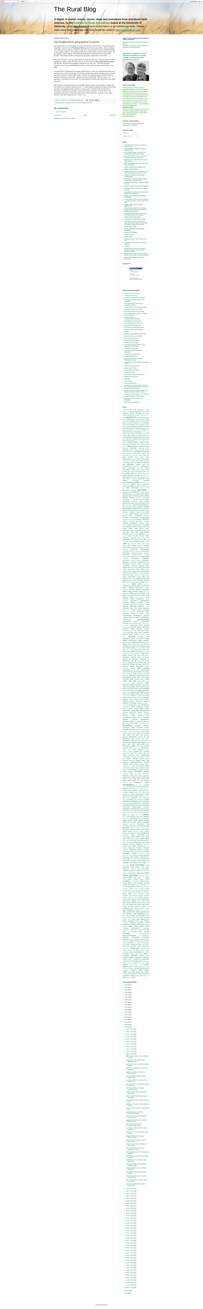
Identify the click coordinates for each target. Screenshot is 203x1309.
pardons (125, 799)
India (127, 439)
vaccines (141, 955)
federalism (146, 642)
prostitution (125, 835)
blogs (147, 510)
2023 (126, 992)
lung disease (145, 746)
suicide (142, 924)
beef (138, 505)
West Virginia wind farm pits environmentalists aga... (134, 1124)
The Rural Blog (75, 9)
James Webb (141, 441)
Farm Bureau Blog (129, 372)
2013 (126, 1017)
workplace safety (128, 975)
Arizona (139, 417)
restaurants (126, 857)
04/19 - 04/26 (130, 1250)
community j (138, 551)
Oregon (147, 459)
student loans (139, 921)
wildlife (125, 972)
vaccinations (134, 955)
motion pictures (127, 771)
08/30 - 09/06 (130, 1203)
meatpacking (145, 755)
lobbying (143, 742)
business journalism (128, 521)
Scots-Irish (140, 468)
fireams (141, 644)
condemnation (126, 556)
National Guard (131, 451)
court (137, 569)
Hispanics (129, 437)
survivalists (125, 928)
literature (125, 742)
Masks (138, 444)
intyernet (140, 717)
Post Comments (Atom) (68, 118)
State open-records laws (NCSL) (133, 309)
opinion (147, 794)
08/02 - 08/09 (130, 1213)
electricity (146, 610)
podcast (138, 812)
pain (124, 798)
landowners (133, 737)
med (132, 756)
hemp (131, 688)
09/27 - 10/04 (130, 1193)
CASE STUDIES (129, 234)
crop (138, 573)
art (134, 499)
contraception (133, 562)
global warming (143, 668)
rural (137, 275)
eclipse (147, 599)
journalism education (142, 725)
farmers (125, 634)
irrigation (139, 721)
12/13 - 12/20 (130, 1034)
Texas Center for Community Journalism (135, 307)
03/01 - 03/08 (130, 1267)
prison (142, 829)
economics (126, 604)
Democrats (134, 426)
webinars (130, 966)
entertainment (145, 617)
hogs (142, 694)
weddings (136, 966)
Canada (137, 421)
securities (125, 886)
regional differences (139, 851)
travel (137, 950)
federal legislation (143, 640)
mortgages (146, 769)
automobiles (126, 501)
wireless (146, 972)
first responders (133, 646)
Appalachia (131, 417)
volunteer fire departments (141, 959)
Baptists (133, 419)
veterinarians (138, 957)
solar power (137, 904)
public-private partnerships (136, 840)
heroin (129, 690)
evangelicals (132, 627)
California (131, 421)
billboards (134, 506)
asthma (141, 499)
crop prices (126, 575)
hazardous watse (139, 679)
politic (140, 814)
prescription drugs (143, 826)
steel (136, 915)
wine (142, 972)
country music (127, 567)
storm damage (139, 917)
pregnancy (146, 822)
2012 (126, 1019)
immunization (126, 706)
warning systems (129, 963)
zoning (133, 977)
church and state (132, 536)
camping (125, 525)
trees (142, 950)
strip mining (141, 919)
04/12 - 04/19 (130, 1253)
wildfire (140, 970)
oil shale (143, 792)
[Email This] (90, 100)
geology (133, 668)
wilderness (133, 970)
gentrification (126, 668)
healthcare (143, 686)
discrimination (145, 586)
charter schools (139, 528)
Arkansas (143, 417)
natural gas (145, 777)
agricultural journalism (129, 490)
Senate (133, 470)
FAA (134, 430)
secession (143, 884)
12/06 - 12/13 (130, 1036)
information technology (131, 710)
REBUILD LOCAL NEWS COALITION (135, 334)
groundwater (127, 677)
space (131, 908)
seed (129, 886)
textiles (147, 939)
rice (148, 857)
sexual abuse (127, 893)
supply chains (133, 926)
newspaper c (127, 782)
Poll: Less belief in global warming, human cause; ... (136, 1076)
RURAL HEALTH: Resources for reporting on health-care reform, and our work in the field (136, 201)
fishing (143, 646)
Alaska (130, 415)
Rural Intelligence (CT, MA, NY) (133, 323)
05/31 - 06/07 (130, 1235)
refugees (147, 849)
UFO (124, 473)
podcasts (143, 812)
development (136, 582)
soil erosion (129, 904)
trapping (143, 948)
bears (134, 505)
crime (138, 571)
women (129, 973)
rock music (133, 859)
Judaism (147, 441)
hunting (125, 701)
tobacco (136, 941)
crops (131, 575)
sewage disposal (140, 890)
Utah (135, 473)
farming (74, 102)
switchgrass (126, 929)
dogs (130, 591)
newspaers (146, 780)
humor (142, 699)
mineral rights (126, 767)
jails (124, 723)
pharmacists (126, 807)
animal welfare (144, 496)
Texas (144, 471)
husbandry (146, 701)
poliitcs (133, 814)
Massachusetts (145, 444)
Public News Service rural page (133, 336)
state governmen (145, 910)
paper (140, 798)
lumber (138, 746)
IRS (145, 437)
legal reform (145, 738)
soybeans (126, 908)
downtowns (125, 593)
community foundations (129, 551)
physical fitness (145, 808)
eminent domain (144, 613)
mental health (140, 760)
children (141, 534)
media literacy (141, 756)
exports (132, 629)
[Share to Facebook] (96, 100)
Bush (143, 419)
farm (128, 632)
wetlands (139, 968)
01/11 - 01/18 (130, 1285)
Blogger (105, 1305)
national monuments (143, 775)
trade (139, 944)
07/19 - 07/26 (130, 1218)
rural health (141, 861)
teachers (146, 931)
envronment (125, 625)
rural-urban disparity (144, 875)
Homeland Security (138, 437)
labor (147, 733)
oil (139, 792)
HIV (144, 435)
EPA (124, 428)
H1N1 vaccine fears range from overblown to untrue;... (135, 1148)
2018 (126, 1005)
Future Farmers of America (134, 433)
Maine (124, 444)
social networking (140, 902)
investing (132, 721)
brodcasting (125, 519)
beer (148, 505)
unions (147, 952)
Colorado (146, 421)
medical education (132, 758)
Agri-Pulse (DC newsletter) (132, 402)
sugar (138, 924)
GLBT (147, 433)
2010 (126, 1024)
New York (146, 455)
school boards (127, 879)
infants (141, 708)
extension (139, 629)
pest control (145, 803)
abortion (125, 480)
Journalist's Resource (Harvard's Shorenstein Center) (133, 359)
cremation (133, 571)
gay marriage (131, 664)
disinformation (139, 587)
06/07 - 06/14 (130, 1233)
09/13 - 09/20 (130, 1198)
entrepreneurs (127, 619)
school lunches (144, 881)
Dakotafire (127, 379)
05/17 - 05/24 (130, 1240)
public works (126, 840)
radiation (143, 842)
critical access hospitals (130, 573)
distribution (125, 589)
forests (130, 655)
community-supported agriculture (140, 553)
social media (131, 902)
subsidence (125, 922)
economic (125, 600)
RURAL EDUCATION (130, 226)
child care (146, 530)
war (124, 963)
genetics (147, 666)
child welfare (144, 532)
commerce (146, 545)
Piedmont (133, 466)
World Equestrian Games (143, 477)
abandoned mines (143, 479)
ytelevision (128, 977)
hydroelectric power (142, 703)
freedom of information (131, 659)
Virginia (125, 475)
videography (146, 957)
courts (142, 569)
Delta (129, 426)
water (136, 963)
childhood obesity (133, 534)
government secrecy (140, 672)
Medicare (136, 446)
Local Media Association (131, 348)
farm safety (134, 632)
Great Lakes (131, 435)
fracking (133, 657)
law (145, 737)
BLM (129, 419)
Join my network (134, 277)
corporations (126, 565)
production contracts (138, 831)
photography (126, 809)
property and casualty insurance (131, 833)
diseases (131, 587)
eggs (131, 608)
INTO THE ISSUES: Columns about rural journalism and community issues (135, 156)
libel (131, 740)
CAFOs (147, 419)
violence (125, 959)
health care (127, 681)
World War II (127, 478)
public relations (135, 838)
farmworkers (126, 638)
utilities (145, 954)
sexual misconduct (138, 893)
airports (147, 492)
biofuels (146, 507)
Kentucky (130, 442)
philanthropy (136, 807)
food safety (131, 651)
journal (147, 723)
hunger (147, 699)
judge (140, 731)
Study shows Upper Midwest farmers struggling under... (136, 1164)
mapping (129, 749)
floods (143, 648)
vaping (147, 955)
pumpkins (145, 840)
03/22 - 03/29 (130, 1260)
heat (128, 688)
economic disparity (129, 602)
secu (148, 884)
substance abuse (143, 922)
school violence (138, 883)
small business (131, 899)
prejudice (125, 824)
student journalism (128, 921)
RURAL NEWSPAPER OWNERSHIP (134, 167)
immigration (145, 705)
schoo (143, 877)
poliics (128, 814)
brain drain (146, 514)
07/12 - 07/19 (130, 1220)
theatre (128, 941)
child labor (126, 532)
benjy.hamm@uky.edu (128, 29)
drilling (131, 593)
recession (131, 848)
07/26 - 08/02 (130, 1215)
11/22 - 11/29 (130, 1041)
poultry (141, 820)
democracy (140, 580)
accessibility (135, 480)
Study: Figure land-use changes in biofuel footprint (135, 1072)
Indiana (131, 439)
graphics (140, 673)
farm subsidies (144, 632)
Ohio (137, 459)
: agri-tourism (140, 409)
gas (145, 662)
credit (129, 571)
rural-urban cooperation (136, 870)
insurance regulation (143, 714)
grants (134, 673)
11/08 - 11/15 (130, 1046)
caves (124, 526)
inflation (147, 708)
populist (144, 818)
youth (124, 977)
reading (125, 846)
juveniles (130, 733)
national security (136, 777)
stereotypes (141, 915)
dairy (143, 577)
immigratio (138, 705)
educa (147, 606)
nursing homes (144, 787)
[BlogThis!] (92, 100)
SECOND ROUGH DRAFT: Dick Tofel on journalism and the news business (135, 214)
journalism (132, 275)
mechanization (126, 756)
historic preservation (129, 694)
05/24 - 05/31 (130, 1238)
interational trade (143, 715)
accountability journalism (131, 482)
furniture (125, 662)
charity (130, 528)
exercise (139, 627)
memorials (131, 760)
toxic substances (132, 944)
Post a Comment (61, 112)
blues (142, 512)
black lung (131, 510)
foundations (126, 657)
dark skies (133, 578)
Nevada (135, 453)
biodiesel (140, 507)
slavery (124, 899)
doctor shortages (142, 589)
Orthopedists (126, 460)
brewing (125, 515)
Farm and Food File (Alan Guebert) (134, 374)
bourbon (141, 514)
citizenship (133, 537)
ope (130, 794)
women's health (137, 973)
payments (146, 801)
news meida (140, 780)
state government (129, 912)
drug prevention (141, 595)
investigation (134, 719)
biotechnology (132, 508)
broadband (138, 515)
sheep (135, 897)
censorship (146, 526)
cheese (147, 528)
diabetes (143, 582)
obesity (125, 790)
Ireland (136, 441)
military (131, 764)
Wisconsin (133, 477)
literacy (147, 740)
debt (148, 578)
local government (138, 744)
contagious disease (135, 560)
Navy (124, 453)
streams (133, 919)
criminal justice (145, 571)
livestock (134, 742)
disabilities (126, 586)
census (125, 528)
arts (137, 499)
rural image (142, 862)
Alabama (125, 415)
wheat (144, 968)
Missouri (136, 450)
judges (143, 731)
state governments (142, 912)
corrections (134, 565)
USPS (132, 473)
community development (139, 549)
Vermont (140, 473)
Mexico (142, 446)
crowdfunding (137, 575)
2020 (126, 1000)
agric (141, 487)
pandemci (128, 798)
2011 (126, 1022)
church (124, 535)
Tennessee (138, 471)
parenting (130, 799)
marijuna (147, 749)
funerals (147, 660)
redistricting (132, 849)
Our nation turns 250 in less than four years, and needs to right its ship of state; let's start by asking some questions (135, 223)
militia (130, 766)
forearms (147, 651)
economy (133, 604)
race (135, 842)
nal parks (137, 773)
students (146, 921)
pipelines (146, 810)
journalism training (129, 729)
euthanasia (125, 627)
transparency (145, 946)
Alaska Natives (136, 415)
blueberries (125, 512)
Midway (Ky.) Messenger (131, 342)
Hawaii (124, 437)
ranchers (131, 844)
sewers (147, 890)
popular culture (126, 818)
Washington (137, 475)
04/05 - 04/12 (130, 1255)
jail (148, 721)
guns (138, 677)
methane (146, 762)
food (136, 649)
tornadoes (125, 942)
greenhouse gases (134, 675)
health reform (135, 686)
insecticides (132, 712)
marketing (125, 751)
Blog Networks (133, 268)
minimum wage (134, 767)
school (147, 877)
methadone (125, 762)
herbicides (146, 688)
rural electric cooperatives (130, 861)
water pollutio (141, 963)
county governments (128, 569)
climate (130, 541)
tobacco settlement (144, 941)
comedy (140, 545)
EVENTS (126, 246)
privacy (125, 831)
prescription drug (143, 824)
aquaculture (146, 497)
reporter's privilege (138, 855)
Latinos (141, 442)
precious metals (131, 822)
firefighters (126, 646)
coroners (133, 564)
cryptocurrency (145, 575)
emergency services (129, 613)
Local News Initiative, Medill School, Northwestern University (134, 345)
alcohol (125, 494)
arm (131, 499)
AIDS (144, 411)
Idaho (147, 437)
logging (133, 746)
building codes (139, 519)
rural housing (133, 862)
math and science (136, 753)
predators (139, 822)
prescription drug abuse (129, 826)
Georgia (125, 435)
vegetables (125, 957)
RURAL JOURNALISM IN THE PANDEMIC (136, 186)
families (147, 630)
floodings (138, 647)
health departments (137, 683)
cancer (129, 525)
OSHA (147, 457)
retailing (136, 857)
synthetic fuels (142, 929)
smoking (133, 901)
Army (147, 417)
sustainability (135, 928)
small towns (126, 901)
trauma (124, 950)
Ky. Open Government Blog (132, 354)
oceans (132, 792)
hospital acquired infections (135, 697)
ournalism (145, 796)
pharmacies (145, 805)
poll (128, 816)
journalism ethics (129, 727)
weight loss (142, 966)
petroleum (136, 805)
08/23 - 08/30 (130, 1206)
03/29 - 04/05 (130, 1258)
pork (148, 818)
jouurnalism (135, 731)
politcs (137, 814)
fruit (132, 661)
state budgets (127, 910)
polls (141, 816)
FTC (148, 430)
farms (147, 636)
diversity (132, 589)
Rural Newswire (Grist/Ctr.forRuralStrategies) (132, 318)
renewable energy (80, 102)
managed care (136, 747)
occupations (126, 792)
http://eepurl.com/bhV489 (130, 125)
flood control (126, 648)
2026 (126, 985)
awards (125, 503)
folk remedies (130, 649)
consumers (126, 560)
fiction (129, 644)
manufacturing (145, 748)
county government (143, 567)
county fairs (134, 567)
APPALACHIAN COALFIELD (132, 217)
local (148, 742)
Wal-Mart (130, 475)
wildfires (146, 970)
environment (68, 102)
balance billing (134, 503)
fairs (142, 630)
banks (147, 503)
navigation (129, 778)
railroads (125, 844)
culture (125, 577)
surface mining (144, 926)
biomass (125, 508)
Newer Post (57, 115)
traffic (124, 946)
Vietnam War (146, 473)
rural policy (135, 867)
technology (126, 933)
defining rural (127, 580)
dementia (134, 580)
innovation (125, 712)
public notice (126, 838)
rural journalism (144, 859)
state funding (136, 910)
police (125, 815)
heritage (125, 690)
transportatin (126, 948)
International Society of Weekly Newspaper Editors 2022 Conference (136, 192)
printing (138, 829)
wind (129, 972)
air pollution (134, 492)
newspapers (128, 785)
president (126, 828)
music (131, 773)
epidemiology (133, 625)
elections (146, 608)
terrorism (136, 939)
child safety (134, 532)
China (142, 421)
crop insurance (144, 573)
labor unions (127, 735)
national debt (133, 775)
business (146, 519)
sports (136, 908)
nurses (138, 787)
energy (125, 617)
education (126, 608)
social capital (141, 900)
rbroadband (146, 844)
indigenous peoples (142, 706)
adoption (139, 484)
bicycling (128, 506)
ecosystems (141, 604)
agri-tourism (134, 487)
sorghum (144, 906)
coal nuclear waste (139, 543)
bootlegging (125, 514)
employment (127, 615)
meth (147, 760)
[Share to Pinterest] (98, 100)
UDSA (147, 471)
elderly (135, 608)
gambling (130, 662)
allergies (129, 494)
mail (130, 748)
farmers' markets (144, 634)
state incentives (127, 914)
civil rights (144, 539)
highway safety (135, 692)
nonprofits (146, 785)
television (126, 939)
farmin (124, 636)
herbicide (140, 688)
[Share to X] (94, 100)
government (145, 670)
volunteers (125, 961)
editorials (141, 606)
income (133, 706)
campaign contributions (130, 523)
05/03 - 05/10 (130, 1245)
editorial (147, 604)
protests (133, 835)
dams (128, 578)
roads (128, 859)
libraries (134, 740)
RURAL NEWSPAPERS (131, 169)
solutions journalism (128, 906)
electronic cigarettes (129, 611)
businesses (139, 521)
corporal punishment (143, 564)
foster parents (145, 655)
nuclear (124, 786)
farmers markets (134, 634)
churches (141, 536)
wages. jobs (146, 961)
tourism (130, 943)
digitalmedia (146, 584)
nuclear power (131, 787)
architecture (126, 499)
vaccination (126, 955)
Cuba (125, 426)
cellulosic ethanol (131, 526)
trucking (147, 950)
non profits (139, 785)
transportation (134, 948)
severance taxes (131, 890)
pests (131, 805)
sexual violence (133, 895)
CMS (127, 421)
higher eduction (126, 692)
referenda (140, 849)
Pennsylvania (126, 466)
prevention (132, 829)
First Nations (146, 432)
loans (139, 742)
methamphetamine (136, 762)
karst (134, 733)
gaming (135, 662)
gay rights (139, 664)
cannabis (134, 525)
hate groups (145, 677)
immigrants (132, 705)
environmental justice (135, 623)
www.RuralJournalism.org (131, 293)
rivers (124, 859)
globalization (126, 670)
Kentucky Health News (130, 356)
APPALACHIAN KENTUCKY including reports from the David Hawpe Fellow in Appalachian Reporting (135, 209)
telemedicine (135, 937)
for (143, 651)
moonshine (140, 769)
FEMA (144, 430)
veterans (131, 957)
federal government (130, 640)
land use (139, 735)
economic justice (143, 602)
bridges (130, 515)
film (132, 644)
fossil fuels (137, 655)
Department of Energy (143, 426)
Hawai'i (147, 435)
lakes (133, 735)
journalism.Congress (127, 731)
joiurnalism (141, 723)
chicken (132, 530)
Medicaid (131, 446)
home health (126, 695)
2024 (126, 990)
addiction (133, 484)
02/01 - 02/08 (130, 1277)
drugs (131, 597)
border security (133, 514)
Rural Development (129, 468)
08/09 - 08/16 (130, 1211)
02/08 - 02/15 (130, 1275)
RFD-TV (126, 332)
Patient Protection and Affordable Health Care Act (136, 463)
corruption (141, 565)
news (134, 779)
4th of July (133, 409)
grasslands (146, 673)
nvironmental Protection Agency (140, 788)
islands (144, 721)
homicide (139, 695)
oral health (130, 796)
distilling (147, 587)
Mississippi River (128, 450)
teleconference (145, 935)
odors (136, 792)
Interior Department (143, 439)
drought (142, 593)
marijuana (140, 749)
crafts (147, 569)
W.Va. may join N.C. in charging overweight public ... (135, 1088)
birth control (143, 508)
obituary (135, 790)
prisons (147, 829)
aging (127, 487)
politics (146, 814)
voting (136, 961)
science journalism (128, 884)
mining (141, 768)
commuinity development (136, 547)
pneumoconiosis (127, 812)
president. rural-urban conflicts (137, 827)
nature (124, 779)
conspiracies (135, 558)
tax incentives (132, 931)
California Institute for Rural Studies (134, 396)
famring (124, 632)
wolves (124, 973)
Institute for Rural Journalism (91, 22)
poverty (146, 820)
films (135, 644)
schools (146, 883)
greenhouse (126, 675)
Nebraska (129, 453)
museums (125, 773)
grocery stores (145, 675)
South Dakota (131, 471)
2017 (126, 1007)
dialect (147, 582)
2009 (126, 1027)
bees (124, 507)
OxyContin (132, 460)
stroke (147, 919)
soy (148, 906)
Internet (125, 441)
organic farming (138, 796)
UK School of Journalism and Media (134, 297)
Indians (135, 439)
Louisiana (146, 442)
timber (132, 941)
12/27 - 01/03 (130, 1029)
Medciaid (125, 446)
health (147, 679)
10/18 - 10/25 (130, 1054)
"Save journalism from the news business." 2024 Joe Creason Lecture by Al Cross (136, 172)
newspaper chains (141, 782)
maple (124, 749)
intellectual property (129, 715)
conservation (145, 556)
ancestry (134, 494)
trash (147, 948)
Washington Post (144, 475)
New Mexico (139, 455)
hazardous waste (128, 679)
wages (141, 961)
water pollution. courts (136, 964)
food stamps (139, 651)
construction (145, 558)
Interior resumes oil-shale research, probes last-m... (136, 1140)
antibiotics (131, 497)
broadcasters (134, 517)
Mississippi (133, 448)
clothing (147, 541)
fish (140, 646)
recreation (146, 848)
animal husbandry (133, 496)
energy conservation (134, 617)
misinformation (133, 769)
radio (147, 842)
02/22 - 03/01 (130, 1270)
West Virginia (126, 477)
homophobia (146, 695)
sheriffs (141, 897)
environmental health (130, 621)
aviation (147, 501)
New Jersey (132, 455)
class (127, 541)
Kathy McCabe (66, 48)
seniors (131, 888)
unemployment (139, 952)
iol (135, 721)
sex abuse (128, 892)
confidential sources (135, 556)
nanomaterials (145, 773)
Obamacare (127, 459)
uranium (132, 953)
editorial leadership (130, 606)
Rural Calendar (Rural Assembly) (133, 329)
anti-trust (125, 497)
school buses (138, 879)
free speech (145, 657)
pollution (146, 816)
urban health (139, 953)
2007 (126, 1293)
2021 (126, 997)
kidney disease (141, 733)
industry (130, 708)
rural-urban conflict (135, 869)
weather (146, 964)
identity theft (126, 705)
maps (134, 749)
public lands (145, 837)
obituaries (129, 790)
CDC (124, 421)
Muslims (147, 450)
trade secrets (145, 944)
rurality (124, 877)
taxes (140, 931)
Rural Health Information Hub (132, 325)
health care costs (139, 681)
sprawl (147, 908)
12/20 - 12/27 (130, 1031)
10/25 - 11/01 (130, 1051)
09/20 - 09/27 (130, 1196)
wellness (132, 968)
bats (124, 505)
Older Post (113, 115)
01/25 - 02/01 (130, 1280)
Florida (124, 433)
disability (131, 586)
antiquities (138, 497)
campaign (146, 521)
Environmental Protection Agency (135, 428)
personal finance (137, 803)
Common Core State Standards (131, 423)
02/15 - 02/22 (130, 1272)
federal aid (134, 638)
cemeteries (140, 526)
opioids (125, 796)
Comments (128, 136)
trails (128, 946)
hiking (147, 692)
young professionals (140, 975)
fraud (139, 657)
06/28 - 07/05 (130, 1225)
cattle (147, 525)
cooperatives (141, 562)
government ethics (128, 672)
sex (124, 892)
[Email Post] (86, 100)
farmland (140, 636)
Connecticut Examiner (130, 383)
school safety (127, 883)
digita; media (126, 584)
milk (137, 766)
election (140, 608)
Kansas (125, 442)
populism (140, 818)
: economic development (133, 411)
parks (134, 799)
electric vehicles (136, 610)
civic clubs (141, 537)
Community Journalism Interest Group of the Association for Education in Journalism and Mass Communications (136, 387)
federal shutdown (127, 642)
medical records (144, 758)
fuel (136, 661)
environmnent (145, 623)
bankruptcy (142, 503)
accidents (146, 480)
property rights (145, 833)
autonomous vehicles (137, 501)
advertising (131, 486)
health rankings (127, 686)
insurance (146, 712)
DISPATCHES (128, 236)
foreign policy (145, 653)
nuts (130, 788)
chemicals (126, 530)
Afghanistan (126, 413)
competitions (126, 554)
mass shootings (144, 751)
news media (131, 780)
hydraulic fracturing (129, 703)
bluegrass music (135, 512)
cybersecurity (131, 577)
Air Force (146, 413)
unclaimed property (128, 952)
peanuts (125, 803)
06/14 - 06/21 (130, 1230)
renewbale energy (144, 853)
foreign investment (135, 653)
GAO (144, 433)
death (144, 578)
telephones (146, 937)
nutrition (125, 788)
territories (132, 939)
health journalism (135, 685)
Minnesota (125, 448)
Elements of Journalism (131, 376)
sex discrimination (136, 892)
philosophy (146, 807)
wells (135, 968)
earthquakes (140, 599)
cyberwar (138, 576)
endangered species (141, 615)
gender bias (146, 664)
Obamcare (133, 459)
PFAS (137, 460)
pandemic (134, 798)
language (140, 737)
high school (134, 690)
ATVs (147, 411)
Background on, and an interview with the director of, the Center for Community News (136, 254)
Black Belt (138, 419)
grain (147, 672)
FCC (137, 430)
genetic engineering (136, 666)
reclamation (139, 848)
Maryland (133, 444)
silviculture (146, 897)
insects (140, 712)
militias (133, 766)
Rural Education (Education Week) (134, 327)
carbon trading (141, 525)
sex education (145, 892)
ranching (139, 844)
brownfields (131, 519)
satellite (135, 877)
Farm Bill (126, 432)
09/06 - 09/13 (130, 1201)
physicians (137, 810)
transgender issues (135, 946)
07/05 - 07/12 (130, 1223)
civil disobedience (135, 539)
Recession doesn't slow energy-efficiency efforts (135, 1136)
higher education (143, 690)
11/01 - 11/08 (130, 1049)
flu (145, 647)
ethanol (146, 625)
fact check (137, 630)
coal (124, 543)
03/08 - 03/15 (130, 1265)
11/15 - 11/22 (130, 1044)
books (147, 512)
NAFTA (124, 451)
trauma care (131, 950)
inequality (136, 708)
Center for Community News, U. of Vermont (136, 394)
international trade (129, 717)
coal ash (130, 543)
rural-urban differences (136, 873)
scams (139, 877)
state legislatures (139, 914)
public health (135, 837)
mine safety (145, 766)
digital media (137, 584)
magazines (125, 747)
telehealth (125, 937)
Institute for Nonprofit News (132, 366)
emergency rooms (143, 612)
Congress (146, 423)
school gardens (135, 881)
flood (147, 646)
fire (138, 644)
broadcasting (144, 517)
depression (126, 582)
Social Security (140, 469)
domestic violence (137, 591)
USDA (128, 473)
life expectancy (141, 740)
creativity (125, 571)
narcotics (126, 775)
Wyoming (134, 478)
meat (137, 755)
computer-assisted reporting (140, 554)
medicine (125, 760)
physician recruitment (128, 810)
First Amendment (136, 432)
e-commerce (142, 597)
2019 (126, 1002)
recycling (125, 849)
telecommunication (144, 933)
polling (137, 816)
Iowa (129, 441)
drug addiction (131, 595)
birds (137, 508)
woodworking (145, 973)
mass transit (126, 753)
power (124, 822)
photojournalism (135, 809)
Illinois (124, 439)
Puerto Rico (138, 466)
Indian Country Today (130, 368)
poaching (133, 812)
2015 (126, 1012)
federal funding (144, 638)
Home (85, 115)
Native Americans (143, 451)
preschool (132, 824)
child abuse (138, 530)
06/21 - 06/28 (130, 1228)
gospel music (135, 670)
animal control (140, 494)
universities (126, 954)
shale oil (130, 897)
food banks (142, 649)
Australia (125, 419)
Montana (141, 450)
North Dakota (139, 457)
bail (129, 503)
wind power (89, 102)
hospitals (146, 697)
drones (137, 593)
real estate (132, 846)
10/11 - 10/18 (130, 1188)
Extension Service (127, 430)
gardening (140, 662)
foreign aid (126, 653)
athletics (147, 499)
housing (125, 699)
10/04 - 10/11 (130, 1191)
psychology (140, 835)
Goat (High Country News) (131, 370)
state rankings (130, 915)
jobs (136, 723)
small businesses (143, 899)
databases (139, 578)
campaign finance (144, 523)
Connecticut (126, 424)
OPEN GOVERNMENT (130, 232)
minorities (146, 767)
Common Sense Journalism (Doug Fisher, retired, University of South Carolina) (136, 391)
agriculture (61, 102)
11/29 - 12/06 (130, 1039)
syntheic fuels (133, 929)
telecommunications (129, 935)
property (147, 831)
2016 (126, 1010)
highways (143, 692)
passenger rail (141, 799)
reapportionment (141, 846)
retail (131, 857)
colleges (134, 545)
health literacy (145, 684)
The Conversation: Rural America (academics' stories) (133, 304)
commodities (126, 547)
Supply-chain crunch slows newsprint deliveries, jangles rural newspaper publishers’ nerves (135, 250)
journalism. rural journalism (142, 729)
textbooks (142, 939)
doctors (125, 591)
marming (130, 751)
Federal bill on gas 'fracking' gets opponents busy (135, 1060)
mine (139, 766)
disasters (137, 586)
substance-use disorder (129, 924)
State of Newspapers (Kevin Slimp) (134, 311)
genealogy (125, 666)
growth (134, 677)
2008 (126, 1290)
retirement (143, 857)
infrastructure (144, 710)
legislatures (126, 740)
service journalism (139, 888)
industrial (125, 708)
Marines (128, 444)
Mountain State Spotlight (131, 340)
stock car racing (127, 917)
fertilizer (125, 644)
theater (124, 941)
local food (126, 744)
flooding (133, 648)
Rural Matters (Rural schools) (132, 321)
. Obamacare (126, 409)
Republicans (145, 466)
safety (130, 877)
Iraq (133, 441)
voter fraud (131, 961)
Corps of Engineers (140, 424)
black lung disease (140, 510)
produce (130, 831)
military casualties (139, 764)
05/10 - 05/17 (130, 1243)
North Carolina (128, 457)
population (133, 818)
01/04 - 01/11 (130, 1287)
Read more (81, 95)
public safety (144, 838)
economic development (140, 600)
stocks (133, 917)
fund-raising (141, 660)
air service (141, 492)
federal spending (138, 642)
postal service (127, 820)
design (131, 582)
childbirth (125, 534)
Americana (143, 415)
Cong (141, 423)
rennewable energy (127, 855)
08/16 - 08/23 (130, 1208)
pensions (129, 803)
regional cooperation (128, 851)
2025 (126, 987)
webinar (125, 966)
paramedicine (145, 798)
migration (125, 764)
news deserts (141, 779)
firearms (146, 644)
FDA (140, 430)
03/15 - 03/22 (130, 1263)
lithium (129, 742)
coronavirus (126, 564)
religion (146, 851)
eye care (131, 630)
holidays (146, 694)
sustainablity (146, 928)
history (138, 694)
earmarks (132, 599)
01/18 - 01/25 (130, 1282)
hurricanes (139, 701)
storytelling (146, 917)
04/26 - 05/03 (130, 1248)
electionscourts (126, 610)
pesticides (126, 805)
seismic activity (135, 886)
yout (148, 975)
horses (125, 697)
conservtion (125, 558)
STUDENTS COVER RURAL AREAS (134, 219)
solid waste (145, 904)
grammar (129, 673)
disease (125, 587)
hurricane (131, 701)
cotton (147, 565)
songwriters (137, 906)
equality (140, 625)
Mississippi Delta (144, 448)
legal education (135, 738)
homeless (133, 695)
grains (124, 673)
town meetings (137, 942)
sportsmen (142, 908)
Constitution (132, 424)
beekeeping (143, 505)
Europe (147, 428)
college (129, 545)
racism (139, 842)
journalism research (142, 727)
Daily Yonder (128, 381)
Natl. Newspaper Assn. (130, 338)
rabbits (128, 842)
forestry (125, 655)
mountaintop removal (141, 771)
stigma (147, 915)
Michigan (147, 446)
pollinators (133, 816)
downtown (146, 591)
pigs (142, 810)
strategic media (127, 919)
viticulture (130, 959)
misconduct (125, 769)
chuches (147, 534)
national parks (127, 777)
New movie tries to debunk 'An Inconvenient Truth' (134, 1112)
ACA (141, 411)
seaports (137, 884)
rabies (132, 842)
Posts (127, 133)
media (134, 756)
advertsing (137, 486)
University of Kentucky (130, 295)
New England (142, 453)
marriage (136, 751)
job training (130, 723)
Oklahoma (142, 459)
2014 (126, 1014)
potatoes (135, 820)
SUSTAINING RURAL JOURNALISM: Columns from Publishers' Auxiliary (134, 153)
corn (147, 562)
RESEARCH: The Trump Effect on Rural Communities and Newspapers (135, 179)
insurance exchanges (129, 714)
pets (140, 805)
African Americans (136, 413)
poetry (147, 812)
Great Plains (139, 435)
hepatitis (135, 688)
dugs (136, 597)
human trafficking (134, 699)
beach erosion (128, 505)
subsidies (133, 922)
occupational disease (143, 790)
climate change (138, 541)
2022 (126, 995)
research (146, 855)
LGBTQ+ (135, 442)
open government (137, 794)
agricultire (146, 487)
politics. (124, 816)
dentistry (146, 580)
